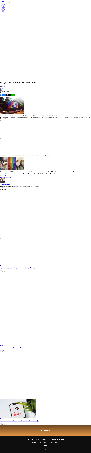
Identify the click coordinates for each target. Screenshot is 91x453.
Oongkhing (3, 86)
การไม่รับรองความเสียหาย (56, 439)
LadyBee (3, 270)
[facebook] (88, 1)
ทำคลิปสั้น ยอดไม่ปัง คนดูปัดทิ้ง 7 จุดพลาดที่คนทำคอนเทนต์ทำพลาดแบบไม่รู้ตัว (19, 421)
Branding (1, 265)
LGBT (4, 177)
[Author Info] (2, 182)
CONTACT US (48, 442)
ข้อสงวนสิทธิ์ (30, 439)
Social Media (2, 79)
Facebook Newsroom (5, 175)
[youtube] (90, 1)
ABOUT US (57, 442)
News (3, 6)
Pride (6, 177)
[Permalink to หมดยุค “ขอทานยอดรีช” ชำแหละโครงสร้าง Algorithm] (18, 344)
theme (11, 177)
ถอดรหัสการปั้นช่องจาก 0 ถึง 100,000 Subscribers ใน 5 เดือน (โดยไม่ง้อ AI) (18, 268)
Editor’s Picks (4, 7)
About (3, 11)
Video (3, 8)
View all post (2, 187)
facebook (1, 177)
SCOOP (3, 9)
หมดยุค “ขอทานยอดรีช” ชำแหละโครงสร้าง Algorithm (13, 348)
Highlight (1, 418)
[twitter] (89, 1)
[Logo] (7, 4)
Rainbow (8, 177)
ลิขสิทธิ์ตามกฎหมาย (41, 439)
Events (3, 10)
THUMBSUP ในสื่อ (36, 443)
